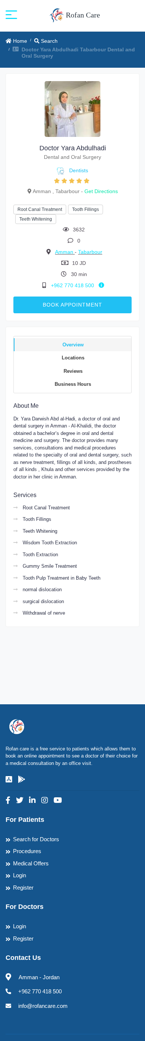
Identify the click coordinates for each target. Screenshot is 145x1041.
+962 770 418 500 (73, 285)
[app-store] (9, 779)
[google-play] (21, 779)
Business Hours (73, 384)
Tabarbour (90, 252)
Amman (65, 252)
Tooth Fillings (85, 209)
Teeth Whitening (35, 219)
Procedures (27, 851)
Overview (73, 344)
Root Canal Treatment (39, 209)
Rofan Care (82, 15)
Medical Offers (31, 863)
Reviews (73, 371)
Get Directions (101, 191)
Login (19, 875)
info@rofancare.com (43, 1006)
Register (23, 887)
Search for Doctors (36, 839)
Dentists (78, 170)
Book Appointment (72, 305)
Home (19, 41)
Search (48, 41)
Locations (73, 358)
